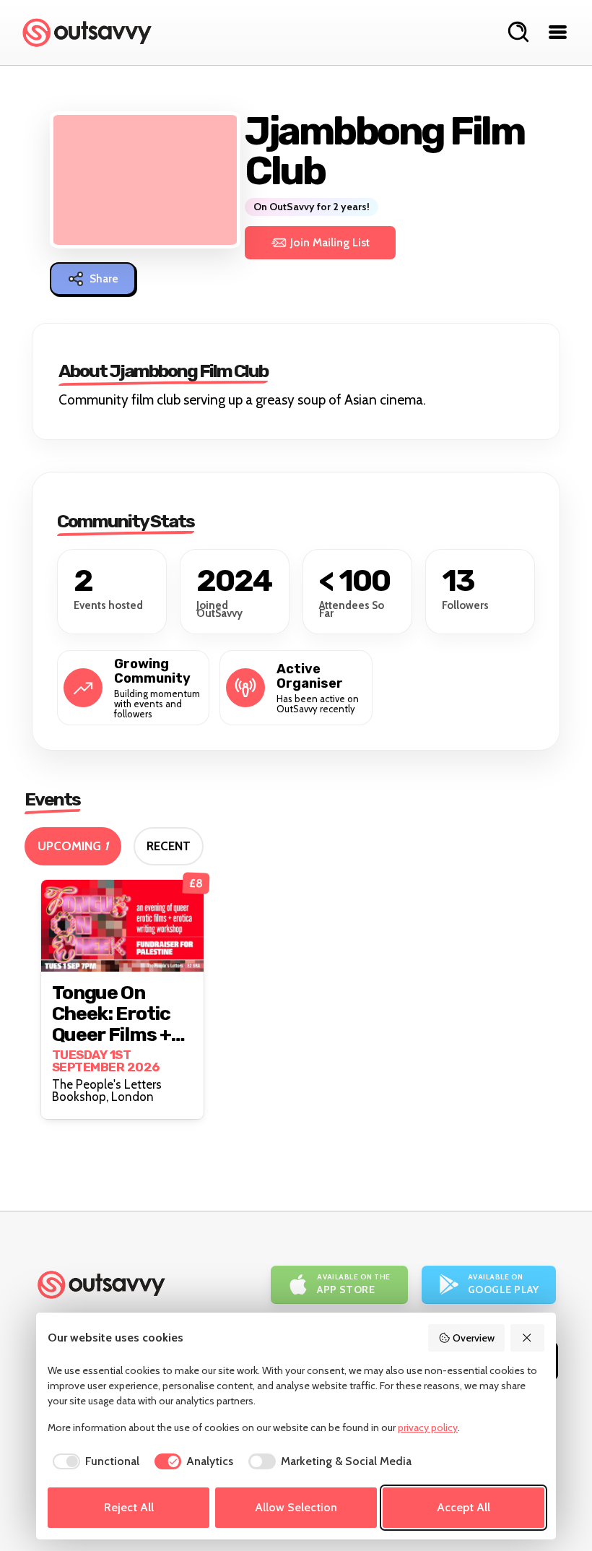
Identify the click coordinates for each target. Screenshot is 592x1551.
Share (104, 278)
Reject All (129, 1507)
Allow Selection (296, 1507)
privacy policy (428, 1427)
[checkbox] (93, 1461)
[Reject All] (527, 1338)
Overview (474, 1337)
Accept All (463, 1507)
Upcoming (73, 846)
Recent (169, 846)
